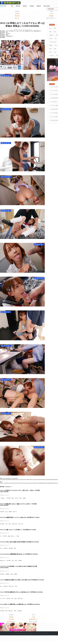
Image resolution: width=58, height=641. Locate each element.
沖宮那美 (11, 548)
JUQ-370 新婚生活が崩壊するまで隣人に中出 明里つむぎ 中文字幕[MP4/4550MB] (22, 579)
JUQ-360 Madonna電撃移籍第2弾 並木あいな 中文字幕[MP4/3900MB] (19, 554)
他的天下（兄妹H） (33, 621)
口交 (6, 486)
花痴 (50, 48)
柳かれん (11, 610)
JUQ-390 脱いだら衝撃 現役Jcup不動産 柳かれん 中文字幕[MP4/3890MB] (20, 604)
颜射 (55, 48)
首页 (12, 6)
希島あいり (9, 486)
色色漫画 (17, 13)
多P (56, 38)
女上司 (16, 498)
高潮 (18, 536)
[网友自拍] (4, 6)
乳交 (13, 498)
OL (0, 536)
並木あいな (2, 560)
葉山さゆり (20, 598)
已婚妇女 (51, 35)
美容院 (10, 511)
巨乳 (10, 523)
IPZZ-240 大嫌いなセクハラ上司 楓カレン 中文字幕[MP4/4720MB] (18, 529)
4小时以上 (51, 55)
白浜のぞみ (14, 523)
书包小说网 (17, 15)
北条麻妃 (7, 574)
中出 (1, 548)
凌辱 (50, 52)
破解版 (50, 45)
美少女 (50, 38)
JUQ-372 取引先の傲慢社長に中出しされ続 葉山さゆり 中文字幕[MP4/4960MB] (21, 592)
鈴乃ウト (15, 511)
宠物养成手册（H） (33, 619)
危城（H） (17, 18)
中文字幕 (8, 498)
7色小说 (33, 614)
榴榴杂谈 (39, 6)
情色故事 (32, 6)
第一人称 (20, 523)
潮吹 (50, 31)
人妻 (55, 52)
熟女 (20, 498)
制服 (9, 536)
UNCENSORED (52, 41)
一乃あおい (2, 498)
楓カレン (13, 536)
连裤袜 (24, 498)
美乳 (55, 31)
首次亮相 (19, 610)
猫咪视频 (17, 11)
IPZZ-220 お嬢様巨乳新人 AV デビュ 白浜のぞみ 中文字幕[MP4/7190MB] (19, 517)
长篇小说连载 (47, 6)
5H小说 (33, 617)
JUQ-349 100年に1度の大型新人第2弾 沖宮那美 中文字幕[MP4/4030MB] (19, 541)
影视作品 (25, 6)
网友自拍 (18, 6)
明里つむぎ (11, 586)
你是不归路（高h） (11, 621)
